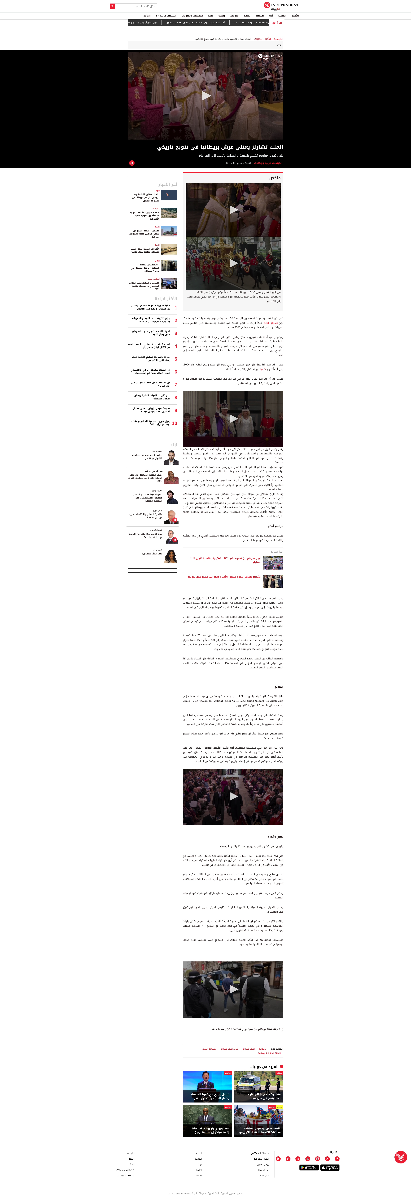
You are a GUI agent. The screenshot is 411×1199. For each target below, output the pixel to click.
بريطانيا (262, 1048)
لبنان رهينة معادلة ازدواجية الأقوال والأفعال (147, 457)
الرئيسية (278, 38)
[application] (205, 96)
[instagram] (317, 1158)
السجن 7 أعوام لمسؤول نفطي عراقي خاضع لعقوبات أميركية (144, 234)
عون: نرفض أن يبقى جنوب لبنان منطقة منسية (174, 22)
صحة (210, 15)
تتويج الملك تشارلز (229, 1048)
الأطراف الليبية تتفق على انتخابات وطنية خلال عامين (145, 250)
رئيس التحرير (263, 1164)
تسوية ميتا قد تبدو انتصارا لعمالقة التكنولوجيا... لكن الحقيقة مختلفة (147, 497)
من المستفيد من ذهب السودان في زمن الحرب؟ (151, 384)
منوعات (234, 15)
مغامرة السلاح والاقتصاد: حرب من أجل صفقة (145, 516)
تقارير (157, 261)
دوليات (258, 38)
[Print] (132, 163)
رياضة (221, 15)
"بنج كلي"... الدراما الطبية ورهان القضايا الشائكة (152, 397)
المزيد (147, 15)
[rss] (278, 1158)
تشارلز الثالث (270, 322)
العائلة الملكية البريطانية (269, 1053)
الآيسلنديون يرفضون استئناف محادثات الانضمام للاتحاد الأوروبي (260, 1130)
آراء (271, 15)
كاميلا (262, 369)
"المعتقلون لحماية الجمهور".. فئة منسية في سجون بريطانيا (145, 268)
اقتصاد (260, 15)
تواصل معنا (263, 1170)
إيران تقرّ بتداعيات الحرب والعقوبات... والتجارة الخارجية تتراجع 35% (150, 320)
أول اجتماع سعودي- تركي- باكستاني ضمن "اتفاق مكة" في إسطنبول (233, 23)
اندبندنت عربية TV (166, 15)
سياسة (282, 15)
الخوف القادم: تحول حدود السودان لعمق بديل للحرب (151, 333)
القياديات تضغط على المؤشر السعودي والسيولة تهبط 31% (144, 286)
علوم (158, 190)
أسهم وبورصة (153, 279)
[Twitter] (327, 1158)
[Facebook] (337, 1158)
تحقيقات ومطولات (192, 15)
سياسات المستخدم (260, 1153)
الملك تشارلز (249, 1048)
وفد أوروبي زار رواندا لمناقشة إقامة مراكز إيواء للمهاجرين (210, 1130)
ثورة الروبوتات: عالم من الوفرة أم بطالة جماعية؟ (145, 535)
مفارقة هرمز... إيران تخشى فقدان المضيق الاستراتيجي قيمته (151, 410)
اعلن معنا (264, 1176)
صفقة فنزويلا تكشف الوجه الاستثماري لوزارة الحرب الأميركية (145, 215)
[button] (205, 96)
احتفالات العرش (209, 1048)
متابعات (156, 208)
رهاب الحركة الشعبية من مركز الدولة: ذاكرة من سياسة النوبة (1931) (145, 478)
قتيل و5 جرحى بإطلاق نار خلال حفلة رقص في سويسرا (262, 1096)
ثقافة (247, 15)
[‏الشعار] (270, 57)
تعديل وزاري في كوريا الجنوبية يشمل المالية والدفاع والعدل (210, 1096)
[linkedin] (297, 1158)
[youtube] (307, 1158)
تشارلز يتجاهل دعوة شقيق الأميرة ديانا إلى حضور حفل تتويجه (224, 577)
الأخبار (295, 15)
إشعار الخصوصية (261, 1159)
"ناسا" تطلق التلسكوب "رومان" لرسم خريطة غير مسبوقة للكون (146, 197)
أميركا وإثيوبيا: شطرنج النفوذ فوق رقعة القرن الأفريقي (151, 358)
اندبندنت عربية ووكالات (268, 162)
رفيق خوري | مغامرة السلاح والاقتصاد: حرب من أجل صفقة (149, 423)
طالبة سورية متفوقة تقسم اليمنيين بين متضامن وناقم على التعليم (151, 307)
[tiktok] (288, 1158)
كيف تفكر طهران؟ (152, 554)
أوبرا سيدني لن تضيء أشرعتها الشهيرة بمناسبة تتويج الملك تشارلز (224, 560)
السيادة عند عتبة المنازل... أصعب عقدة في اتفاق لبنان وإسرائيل (149, 346)
